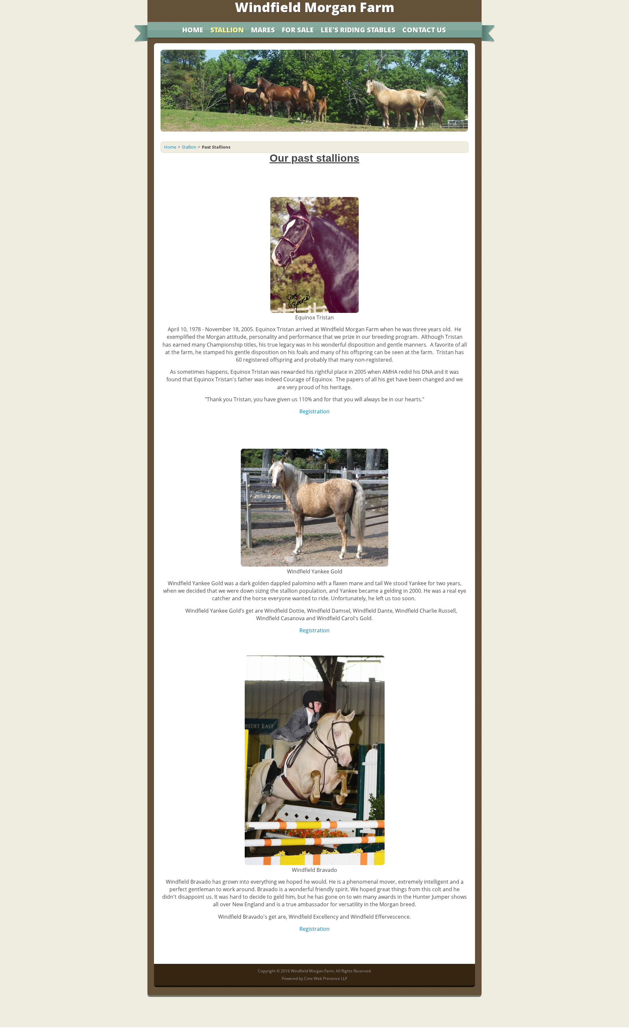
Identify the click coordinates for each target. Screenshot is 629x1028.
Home (192, 29)
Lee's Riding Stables (358, 29)
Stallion (227, 29)
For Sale (298, 29)
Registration (314, 928)
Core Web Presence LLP (325, 978)
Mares (263, 29)
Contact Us (424, 29)
